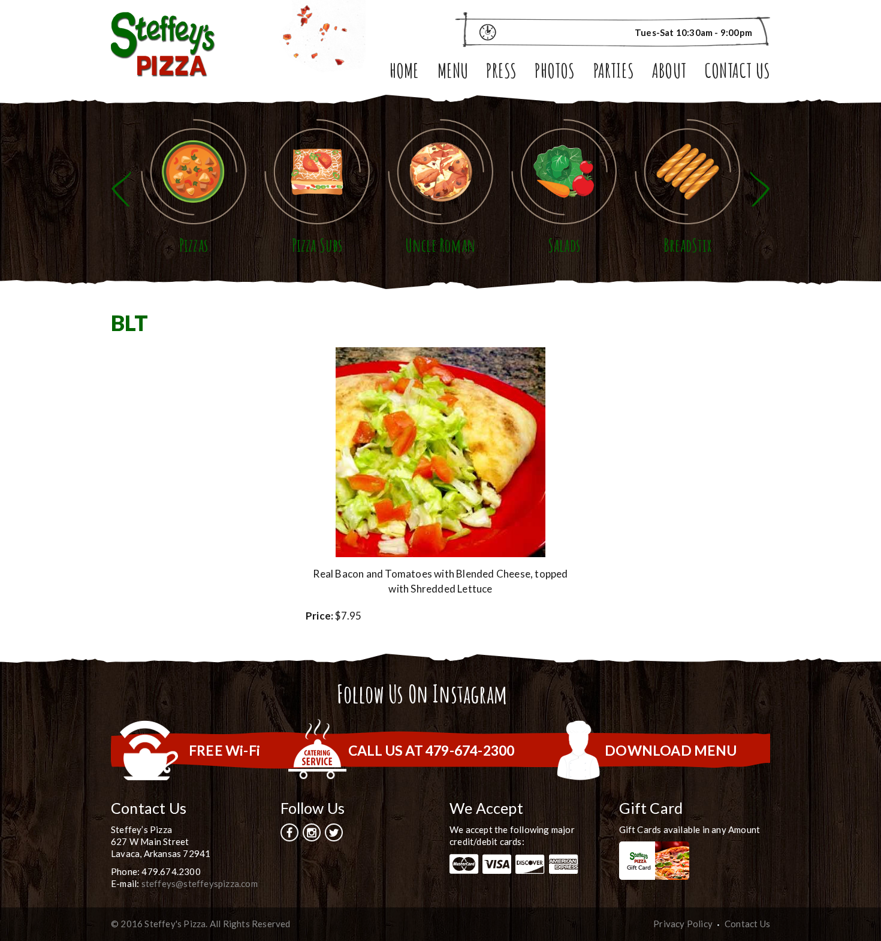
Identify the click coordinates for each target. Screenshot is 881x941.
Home (405, 73)
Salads (564, 245)
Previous (121, 189)
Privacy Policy (683, 923)
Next (760, 189)
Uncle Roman (440, 245)
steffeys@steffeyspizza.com (199, 883)
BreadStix (687, 245)
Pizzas (193, 245)
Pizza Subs (317, 245)
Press (501, 73)
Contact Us (737, 73)
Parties (613, 73)
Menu (453, 73)
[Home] (163, 43)
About (669, 73)
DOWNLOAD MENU (671, 750)
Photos (555, 73)
